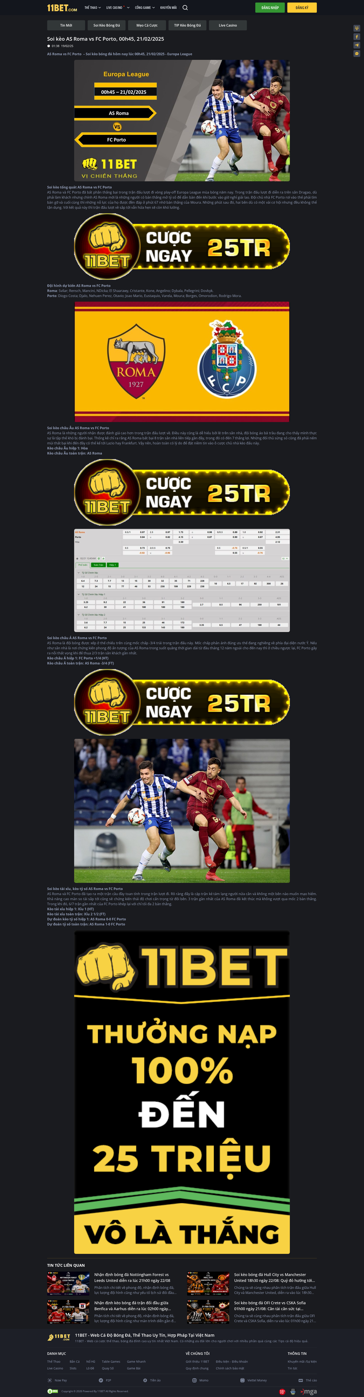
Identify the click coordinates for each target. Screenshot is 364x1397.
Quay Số (108, 1368)
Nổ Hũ (90, 1361)
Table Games (111, 1361)
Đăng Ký (302, 7)
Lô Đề (90, 1368)
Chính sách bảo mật (230, 1368)
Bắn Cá (75, 1361)
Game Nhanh (136, 1361)
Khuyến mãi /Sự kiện (302, 1361)
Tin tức (292, 1368)
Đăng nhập (270, 7)
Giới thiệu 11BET (197, 1361)
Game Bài (134, 1368)
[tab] (66, 25)
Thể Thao (53, 1361)
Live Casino (55, 1368)
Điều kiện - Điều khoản (232, 1361)
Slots (73, 1368)
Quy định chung (197, 1368)
